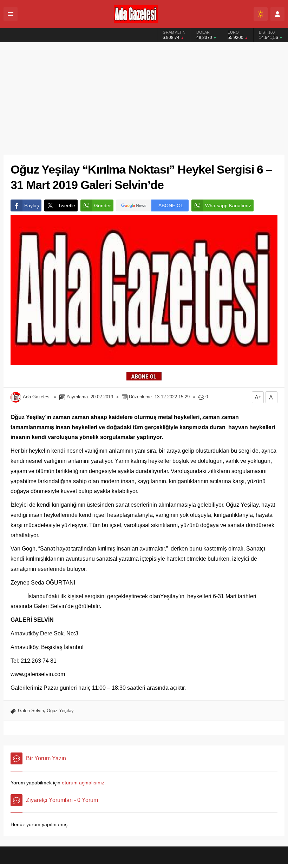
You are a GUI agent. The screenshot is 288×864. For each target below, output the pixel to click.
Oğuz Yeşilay (60, 710)
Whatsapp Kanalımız (228, 205)
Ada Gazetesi (37, 396)
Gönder (102, 205)
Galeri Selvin (31, 710)
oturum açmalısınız (83, 782)
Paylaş (31, 205)
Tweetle (66, 205)
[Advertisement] (144, 95)
